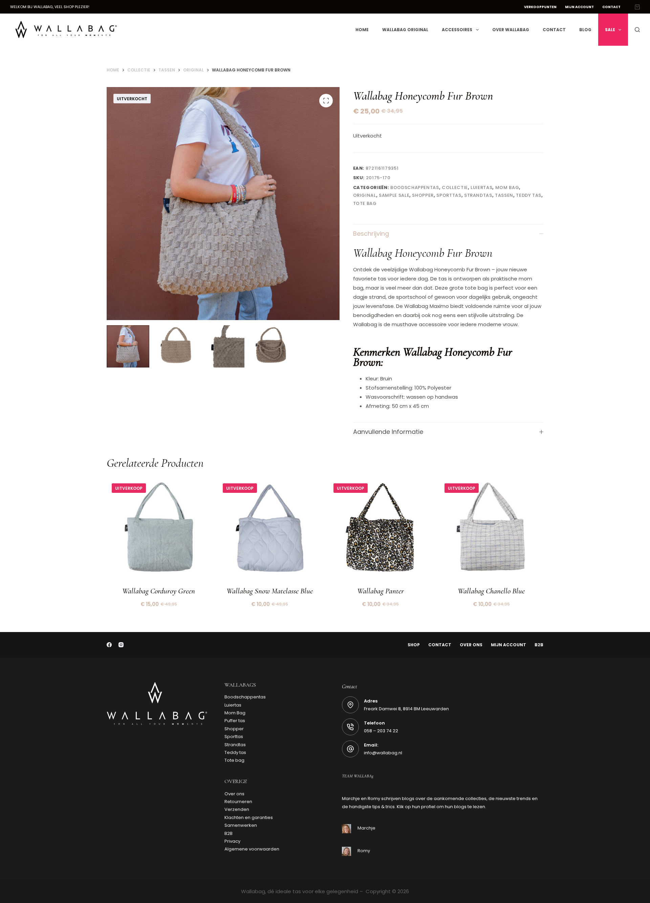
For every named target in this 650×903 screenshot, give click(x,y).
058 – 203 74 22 (381, 731)
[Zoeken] (637, 29)
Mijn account (579, 6)
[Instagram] (121, 644)
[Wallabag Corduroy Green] (159, 530)
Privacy (232, 841)
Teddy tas (528, 195)
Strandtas (478, 195)
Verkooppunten (540, 6)
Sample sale (394, 195)
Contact (611, 6)
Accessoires (457, 30)
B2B (539, 645)
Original (364, 195)
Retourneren (238, 801)
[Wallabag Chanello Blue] (491, 530)
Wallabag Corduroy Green (158, 591)
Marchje (366, 828)
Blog (585, 30)
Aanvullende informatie (388, 431)
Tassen (504, 195)
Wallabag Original (405, 30)
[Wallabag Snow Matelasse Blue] (270, 530)
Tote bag (365, 203)
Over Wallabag (510, 30)
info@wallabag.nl (383, 753)
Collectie (455, 187)
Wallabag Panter (380, 591)
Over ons (471, 645)
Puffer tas (234, 720)
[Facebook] (109, 644)
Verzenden (236, 809)
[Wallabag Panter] (380, 530)
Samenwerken (240, 825)
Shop (414, 645)
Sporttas (448, 195)
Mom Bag (507, 187)
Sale (610, 30)
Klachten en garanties (248, 817)
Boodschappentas (414, 187)
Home (362, 30)
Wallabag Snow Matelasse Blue (269, 591)
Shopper (423, 195)
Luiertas (481, 187)
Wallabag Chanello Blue (491, 591)
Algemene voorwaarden (251, 849)
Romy (364, 850)
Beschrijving (371, 233)
